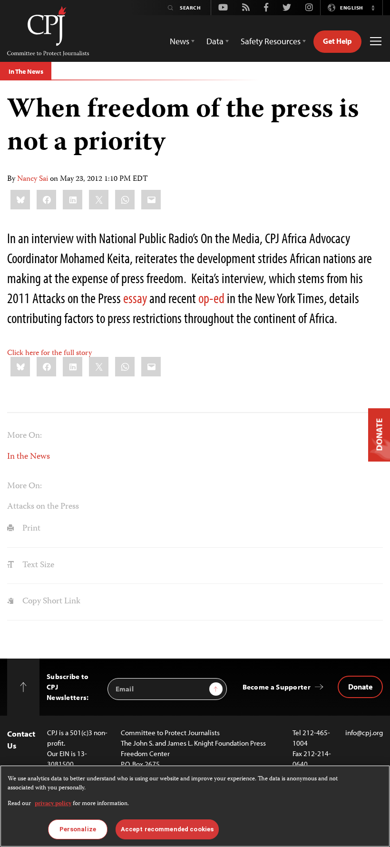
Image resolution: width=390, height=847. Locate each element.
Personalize (77, 829)
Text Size (37, 565)
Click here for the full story (49, 353)
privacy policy (53, 804)
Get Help (337, 41)
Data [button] (215, 41)
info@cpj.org (364, 732)
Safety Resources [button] (271, 41)
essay (135, 298)
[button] (372, 7)
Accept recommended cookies (167, 829)
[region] (195, 806)
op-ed (211, 298)
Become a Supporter (277, 686)
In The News (26, 71)
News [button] (179, 41)
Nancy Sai (32, 179)
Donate (360, 686)
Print (30, 529)
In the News (28, 457)
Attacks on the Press (43, 507)
